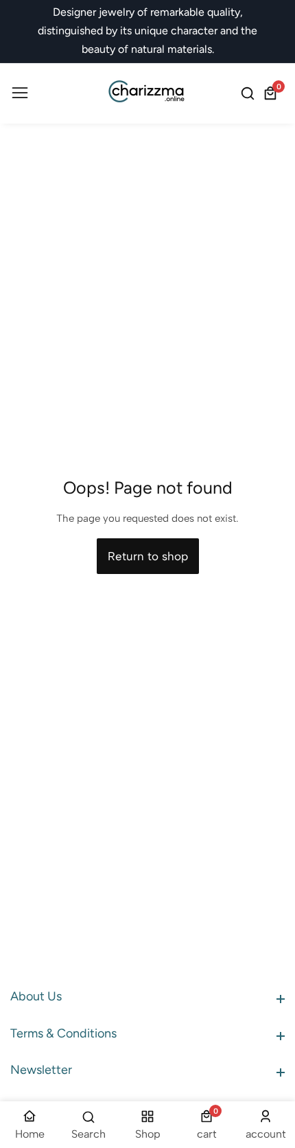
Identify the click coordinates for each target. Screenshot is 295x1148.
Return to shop (148, 556)
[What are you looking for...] (249, 93)
